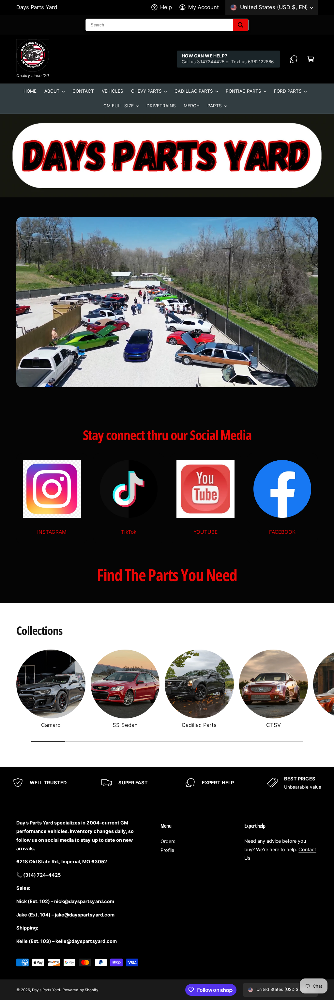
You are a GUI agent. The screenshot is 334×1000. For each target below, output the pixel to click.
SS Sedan (125, 725)
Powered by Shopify (80, 990)
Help (166, 7)
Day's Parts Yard (46, 990)
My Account (203, 7)
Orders (167, 841)
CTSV (273, 725)
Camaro (51, 725)
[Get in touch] (293, 59)
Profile (167, 850)
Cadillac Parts (199, 725)
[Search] (240, 25)
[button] (310, 59)
